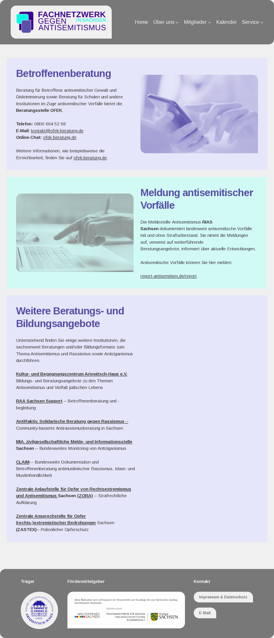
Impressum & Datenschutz (223, 597)
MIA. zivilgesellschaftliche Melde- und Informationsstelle (74, 441)
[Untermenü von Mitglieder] (209, 22)
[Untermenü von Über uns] (177, 22)
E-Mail (205, 613)
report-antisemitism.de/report (168, 275)
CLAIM (23, 461)
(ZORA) (85, 495)
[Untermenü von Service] (261, 22)
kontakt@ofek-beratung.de (57, 130)
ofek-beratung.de (59, 137)
